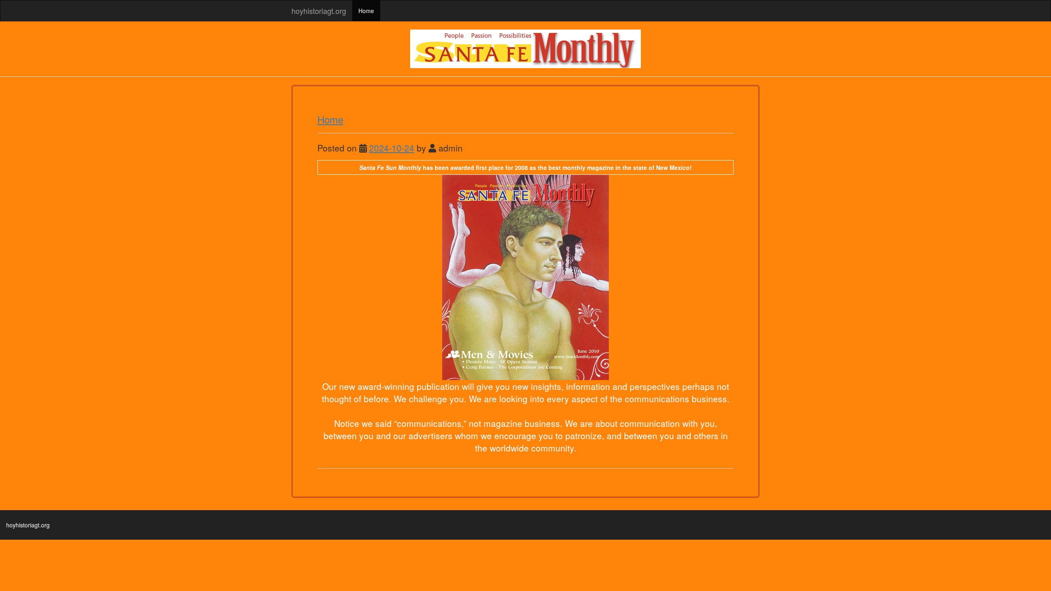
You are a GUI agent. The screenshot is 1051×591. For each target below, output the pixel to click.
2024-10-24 (391, 148)
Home (366, 11)
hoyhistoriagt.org (318, 10)
